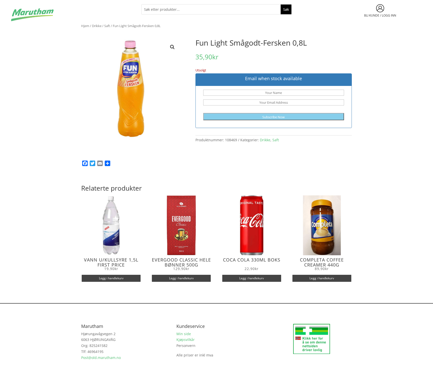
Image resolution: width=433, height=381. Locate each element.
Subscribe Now (273, 117)
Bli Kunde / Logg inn (380, 15)
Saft (107, 26)
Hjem (85, 26)
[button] (172, 47)
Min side (183, 333)
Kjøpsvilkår (185, 339)
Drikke (96, 26)
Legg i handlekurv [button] (111, 278)
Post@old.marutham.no (101, 357)
